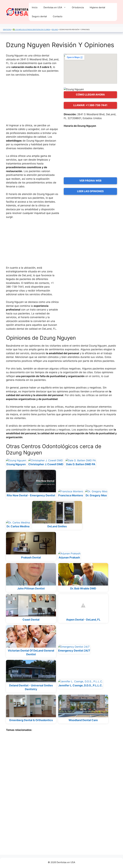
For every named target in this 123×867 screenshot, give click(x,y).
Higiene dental (97, 7)
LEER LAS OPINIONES (90, 191)
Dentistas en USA (53, 7)
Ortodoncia (78, 7)
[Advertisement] (32, 101)
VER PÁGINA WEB (90, 180)
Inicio (35, 7)
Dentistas (7, 29)
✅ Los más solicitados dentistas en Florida (31, 29)
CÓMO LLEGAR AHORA (90, 94)
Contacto (57, 16)
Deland (55, 29)
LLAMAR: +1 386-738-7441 (90, 105)
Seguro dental (39, 16)
